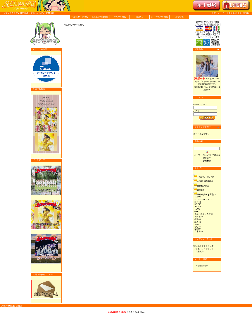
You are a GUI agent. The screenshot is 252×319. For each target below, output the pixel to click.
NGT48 (197, 204)
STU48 (197, 206)
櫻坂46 (197, 219)
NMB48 (197, 229)
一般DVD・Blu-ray (79, 17)
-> (206, 194)
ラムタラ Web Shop (135, 312)
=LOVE (197, 197)
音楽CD (139, 17)
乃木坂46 (198, 231)
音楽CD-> (201, 190)
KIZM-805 (49, 13)
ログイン (216, 13)
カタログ (14, 13)
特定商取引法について (203, 246)
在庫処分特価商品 (100, 17)
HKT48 (197, 202)
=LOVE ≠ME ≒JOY (203, 199)
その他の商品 (202, 266)
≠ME (41, 13)
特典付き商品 (120, 17)
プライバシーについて (203, 249)
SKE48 (197, 227)
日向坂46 (198, 216)
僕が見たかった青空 (203, 214)
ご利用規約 (198, 251)
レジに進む (245, 13)
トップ (4, 13)
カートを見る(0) (230, 13)
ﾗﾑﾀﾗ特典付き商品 (28, 13)
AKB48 (197, 225)
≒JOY (197, 209)
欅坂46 (197, 222)
